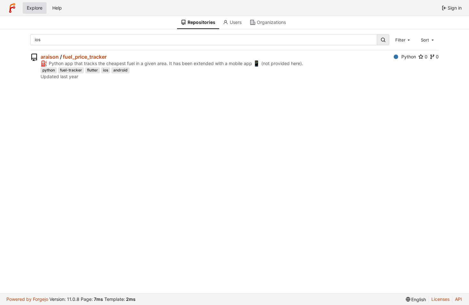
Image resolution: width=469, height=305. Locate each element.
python (48, 70)
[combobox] (403, 39)
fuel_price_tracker (85, 57)
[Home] (12, 8)
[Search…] (383, 39)
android (120, 70)
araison (50, 57)
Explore (34, 8)
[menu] (416, 299)
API (458, 299)
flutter (92, 70)
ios (105, 70)
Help (57, 8)
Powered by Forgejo (27, 299)
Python (408, 56)
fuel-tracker (71, 70)
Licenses (440, 299)
